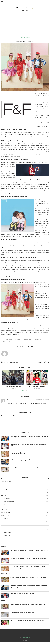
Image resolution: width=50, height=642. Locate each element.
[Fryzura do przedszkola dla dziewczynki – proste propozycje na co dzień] (5, 606)
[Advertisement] (25, 23)
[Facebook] (25, 632)
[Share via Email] (32, 346)
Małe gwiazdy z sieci (26, 529)
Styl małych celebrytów (26, 532)
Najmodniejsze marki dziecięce (19, 34)
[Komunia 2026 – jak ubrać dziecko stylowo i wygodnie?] (5, 469)
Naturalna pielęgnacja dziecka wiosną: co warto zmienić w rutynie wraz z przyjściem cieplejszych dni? (28, 453)
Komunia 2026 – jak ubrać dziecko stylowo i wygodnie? (24, 467)
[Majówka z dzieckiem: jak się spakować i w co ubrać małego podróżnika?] (5, 462)
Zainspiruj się (25, 526)
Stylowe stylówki (26, 535)
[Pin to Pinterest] (31, 346)
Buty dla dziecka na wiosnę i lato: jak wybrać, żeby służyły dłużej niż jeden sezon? (28, 445)
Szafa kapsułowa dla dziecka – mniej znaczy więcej (22, 593)
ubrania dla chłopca (27, 339)
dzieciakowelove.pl (26, 637)
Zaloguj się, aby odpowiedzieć (42, 399)
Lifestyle (25, 495)
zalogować (7, 415)
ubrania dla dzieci (37, 339)
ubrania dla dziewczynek (7, 341)
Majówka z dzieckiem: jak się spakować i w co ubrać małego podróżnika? (28, 460)
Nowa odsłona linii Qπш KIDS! (13, 386)
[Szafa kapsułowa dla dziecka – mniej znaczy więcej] (5, 595)
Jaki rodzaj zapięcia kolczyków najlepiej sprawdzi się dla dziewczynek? (27, 620)
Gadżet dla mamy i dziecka (26, 501)
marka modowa (9, 339)
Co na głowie (26, 518)
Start (2, 34)
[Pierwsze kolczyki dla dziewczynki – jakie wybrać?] (5, 614)
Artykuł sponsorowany (25, 481)
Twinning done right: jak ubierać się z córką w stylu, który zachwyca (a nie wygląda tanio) (28, 586)
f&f (3, 339)
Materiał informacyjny (25, 509)
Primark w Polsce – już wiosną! (37, 386)
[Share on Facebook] (28, 346)
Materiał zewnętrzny (25, 512)
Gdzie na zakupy (9, 34)
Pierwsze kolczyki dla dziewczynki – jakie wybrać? (22, 612)
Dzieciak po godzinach (26, 498)
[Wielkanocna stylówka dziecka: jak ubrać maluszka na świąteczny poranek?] (5, 579)
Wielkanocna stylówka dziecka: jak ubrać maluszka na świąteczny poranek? (29, 577)
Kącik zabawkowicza (26, 506)
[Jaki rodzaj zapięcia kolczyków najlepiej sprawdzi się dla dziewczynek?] (5, 622)
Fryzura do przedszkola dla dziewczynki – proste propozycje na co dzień (28, 604)
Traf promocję (26, 492)
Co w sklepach (26, 521)
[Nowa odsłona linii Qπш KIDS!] (13, 377)
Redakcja (23, 41)
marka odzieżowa (17, 339)
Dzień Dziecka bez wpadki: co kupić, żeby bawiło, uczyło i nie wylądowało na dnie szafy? (29, 437)
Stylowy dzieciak (25, 515)
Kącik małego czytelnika (26, 504)
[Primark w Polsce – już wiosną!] (37, 377)
